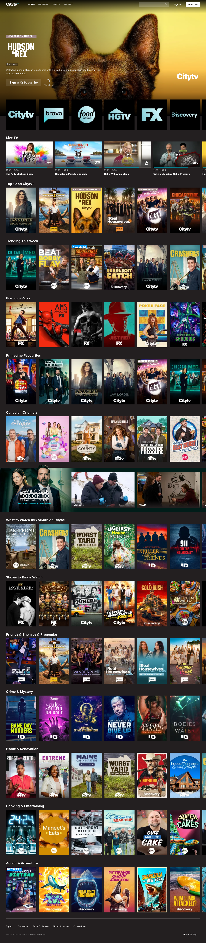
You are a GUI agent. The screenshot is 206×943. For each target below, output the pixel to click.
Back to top (189, 934)
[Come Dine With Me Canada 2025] (185, 604)
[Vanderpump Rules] (86, 661)
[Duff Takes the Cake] (152, 832)
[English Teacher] (21, 324)
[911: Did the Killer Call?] (185, 546)
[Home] (12, 4)
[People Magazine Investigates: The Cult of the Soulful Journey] (54, 718)
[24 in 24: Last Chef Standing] (21, 832)
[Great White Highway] (86, 889)
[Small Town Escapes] (21, 439)
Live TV (12, 138)
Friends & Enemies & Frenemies (31, 634)
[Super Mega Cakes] (185, 832)
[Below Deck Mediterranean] (54, 210)
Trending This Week (22, 241)
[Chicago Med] (21, 267)
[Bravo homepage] (54, 114)
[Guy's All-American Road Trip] (119, 832)
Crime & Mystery (19, 692)
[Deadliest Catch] (119, 267)
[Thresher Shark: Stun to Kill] (54, 889)
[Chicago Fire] (185, 210)
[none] (9, 926)
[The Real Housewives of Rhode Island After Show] (152, 661)
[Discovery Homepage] (185, 114)
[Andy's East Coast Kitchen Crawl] (185, 439)
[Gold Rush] (152, 604)
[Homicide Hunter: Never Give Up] (119, 718)
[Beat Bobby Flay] (54, 267)
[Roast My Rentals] (21, 775)
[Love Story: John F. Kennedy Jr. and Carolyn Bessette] (21, 604)
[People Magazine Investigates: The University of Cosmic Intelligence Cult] (86, 718)
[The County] (86, 439)
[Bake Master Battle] (54, 439)
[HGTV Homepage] (119, 114)
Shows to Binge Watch (24, 577)
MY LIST (68, 4)
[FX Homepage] (152, 114)
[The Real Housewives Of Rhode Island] (119, 661)
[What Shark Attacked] (185, 889)
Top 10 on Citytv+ (20, 184)
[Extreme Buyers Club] (54, 775)
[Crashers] (185, 267)
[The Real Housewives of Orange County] (119, 210)
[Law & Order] (152, 267)
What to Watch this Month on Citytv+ (36, 520)
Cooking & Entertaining (25, 806)
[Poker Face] (152, 324)
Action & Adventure (22, 863)
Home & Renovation (22, 749)
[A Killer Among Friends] (152, 546)
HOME (31, 4)
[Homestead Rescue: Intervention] (152, 775)
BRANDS (43, 4)
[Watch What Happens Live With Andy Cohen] (21, 661)
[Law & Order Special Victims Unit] (21, 210)
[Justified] (119, 324)
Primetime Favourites (23, 355)
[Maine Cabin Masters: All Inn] (86, 775)
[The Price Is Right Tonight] (21, 382)
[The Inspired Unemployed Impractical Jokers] (119, 604)
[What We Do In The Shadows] (185, 324)
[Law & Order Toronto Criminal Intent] (54, 382)
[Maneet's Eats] (54, 832)
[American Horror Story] (54, 324)
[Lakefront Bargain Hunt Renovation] (21, 546)
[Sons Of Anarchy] (86, 324)
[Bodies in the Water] (185, 718)
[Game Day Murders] (21, 718)
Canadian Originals (21, 412)
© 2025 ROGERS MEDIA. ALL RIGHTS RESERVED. (26, 935)
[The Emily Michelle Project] (119, 439)
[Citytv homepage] (21, 114)
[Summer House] (185, 661)
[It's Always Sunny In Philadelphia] (54, 604)
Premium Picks (18, 298)
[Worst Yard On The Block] (86, 546)
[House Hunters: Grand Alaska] (185, 775)
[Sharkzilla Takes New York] (152, 889)
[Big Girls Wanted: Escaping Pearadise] (152, 718)
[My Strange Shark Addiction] (119, 889)
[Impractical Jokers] (86, 604)
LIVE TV (56, 4)
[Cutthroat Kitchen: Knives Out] (86, 832)
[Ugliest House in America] (119, 546)
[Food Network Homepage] (86, 114)
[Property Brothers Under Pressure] (152, 439)
